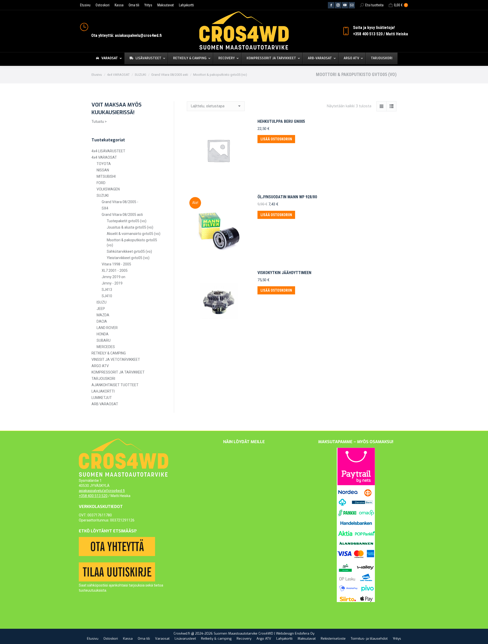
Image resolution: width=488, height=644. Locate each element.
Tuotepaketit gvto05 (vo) (126, 221)
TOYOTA (104, 164)
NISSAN (103, 170)
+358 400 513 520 (93, 496)
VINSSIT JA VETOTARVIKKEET (116, 359)
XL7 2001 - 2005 (115, 270)
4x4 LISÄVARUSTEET (108, 151)
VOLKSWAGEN (108, 189)
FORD (101, 183)
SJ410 (107, 296)
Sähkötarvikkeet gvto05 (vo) (129, 251)
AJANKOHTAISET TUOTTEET (115, 385)
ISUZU (101, 302)
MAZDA (103, 315)
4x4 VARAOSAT (104, 157)
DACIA (102, 321)
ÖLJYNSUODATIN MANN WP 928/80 (287, 196)
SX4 (105, 208)
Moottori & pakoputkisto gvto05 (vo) (132, 242)
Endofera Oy (304, 633)
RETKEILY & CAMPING (109, 353)
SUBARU (104, 340)
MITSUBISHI (106, 176)
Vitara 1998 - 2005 (116, 264)
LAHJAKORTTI (103, 391)
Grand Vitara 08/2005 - (120, 202)
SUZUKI (103, 195)
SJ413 (107, 290)
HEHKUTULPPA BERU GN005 (281, 121)
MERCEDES (106, 347)
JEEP (101, 309)
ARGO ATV (100, 366)
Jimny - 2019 (112, 283)
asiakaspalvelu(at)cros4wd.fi (102, 491)
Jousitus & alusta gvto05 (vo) (130, 227)
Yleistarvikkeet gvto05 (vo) (128, 258)
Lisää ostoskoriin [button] (276, 139)
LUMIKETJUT (102, 398)
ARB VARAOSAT (105, 404)
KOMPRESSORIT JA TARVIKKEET (118, 372)
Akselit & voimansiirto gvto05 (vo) (133, 234)
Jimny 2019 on (113, 277)
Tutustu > (99, 121)
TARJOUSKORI (103, 379)
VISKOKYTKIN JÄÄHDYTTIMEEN (284, 272)
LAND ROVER (107, 328)
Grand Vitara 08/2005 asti (122, 215)
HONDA (103, 334)
